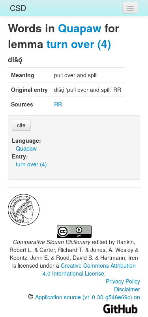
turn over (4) (79, 43)
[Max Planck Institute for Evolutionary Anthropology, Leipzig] (23, 209)
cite (21, 125)
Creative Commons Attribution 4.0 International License (89, 269)
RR (58, 104)
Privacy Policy (123, 281)
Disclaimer (127, 289)
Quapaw (79, 28)
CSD (18, 7)
